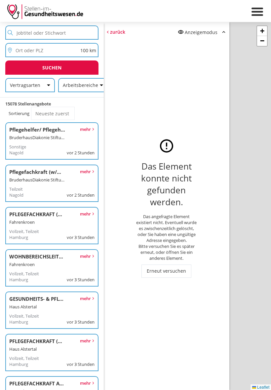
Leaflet (262, 387)
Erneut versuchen (166, 271)
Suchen (51, 67)
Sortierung (19, 113)
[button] (262, 31)
